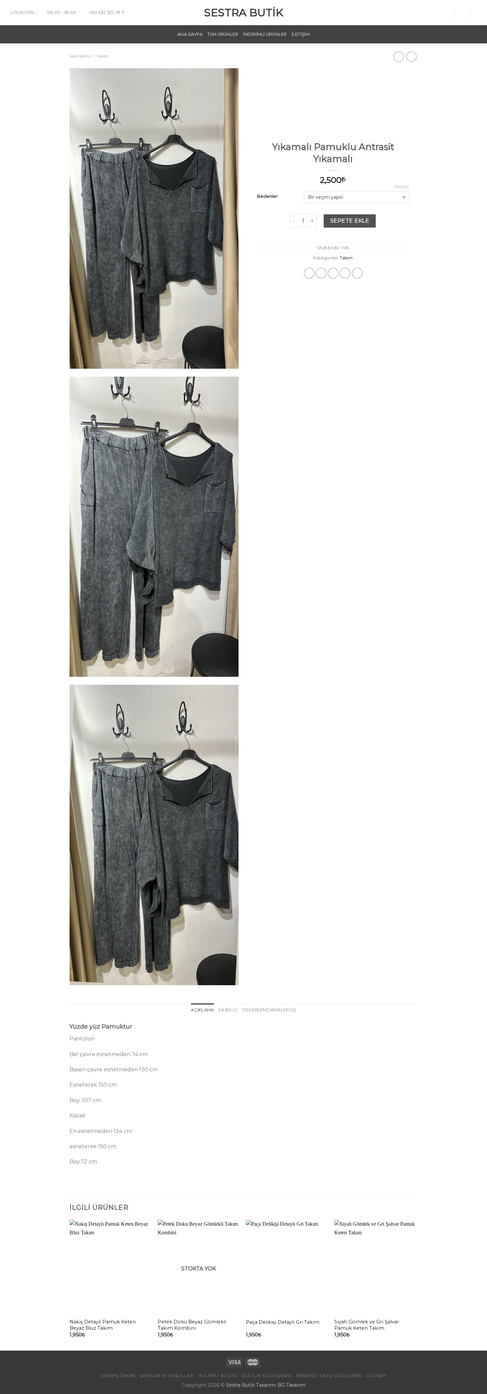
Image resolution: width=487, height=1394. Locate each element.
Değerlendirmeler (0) (269, 1009)
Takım (102, 56)
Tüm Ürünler (223, 34)
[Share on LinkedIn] (357, 273)
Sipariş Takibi (118, 1375)
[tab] (202, 1010)
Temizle (401, 187)
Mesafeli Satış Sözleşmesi (329, 1375)
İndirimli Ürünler (265, 34)
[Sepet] (478, 12)
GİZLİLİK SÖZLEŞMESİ (267, 1375)
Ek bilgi (227, 1009)
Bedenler (267, 196)
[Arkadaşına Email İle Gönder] (333, 273)
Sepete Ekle (349, 221)
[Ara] (446, 12)
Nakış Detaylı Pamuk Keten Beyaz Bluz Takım (103, 1325)
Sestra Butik (243, 12)
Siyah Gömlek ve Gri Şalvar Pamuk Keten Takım (366, 1325)
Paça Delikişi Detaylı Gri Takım (282, 1322)
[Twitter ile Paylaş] (321, 273)
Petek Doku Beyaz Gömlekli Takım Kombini (192, 1325)
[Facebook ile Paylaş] (309, 273)
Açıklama (202, 1009)
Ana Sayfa (189, 34)
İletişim (301, 34)
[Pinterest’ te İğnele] (345, 273)
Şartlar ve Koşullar (166, 1375)
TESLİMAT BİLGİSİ (218, 1375)
